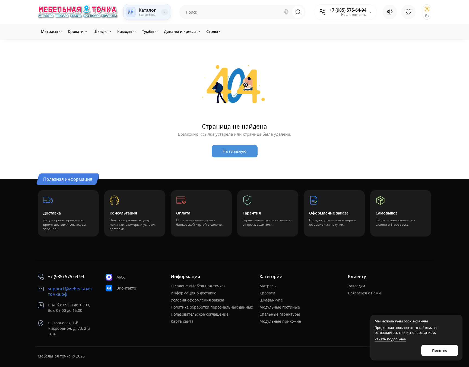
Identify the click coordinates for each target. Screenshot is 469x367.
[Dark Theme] (427, 15)
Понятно (439, 350)
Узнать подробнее (390, 339)
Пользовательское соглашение (200, 314)
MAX (120, 277)
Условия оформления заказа (197, 300)
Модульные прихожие (280, 321)
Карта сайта (182, 321)
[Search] (286, 12)
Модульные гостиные (279, 307)
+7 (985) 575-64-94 (347, 10)
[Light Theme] (427, 9)
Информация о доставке (193, 293)
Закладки (356, 285)
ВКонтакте (126, 288)
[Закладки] (408, 12)
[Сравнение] (389, 12)
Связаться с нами (364, 293)
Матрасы (268, 285)
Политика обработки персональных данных (212, 307)
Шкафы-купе (271, 300)
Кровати (267, 293)
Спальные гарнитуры (279, 314)
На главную (235, 151)
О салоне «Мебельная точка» (198, 285)
